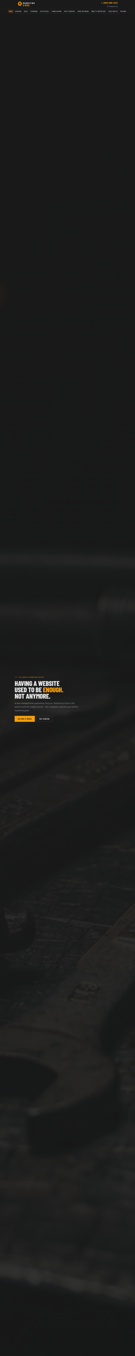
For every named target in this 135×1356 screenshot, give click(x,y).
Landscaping (57, 11)
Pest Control (69, 11)
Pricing (123, 11)
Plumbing (34, 11)
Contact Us (113, 6)
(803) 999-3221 (110, 2)
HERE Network (83, 11)
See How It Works (25, 719)
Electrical (44, 11)
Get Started (44, 719)
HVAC (26, 11)
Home (11, 11)
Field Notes (113, 11)
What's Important (98, 11)
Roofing (18, 11)
